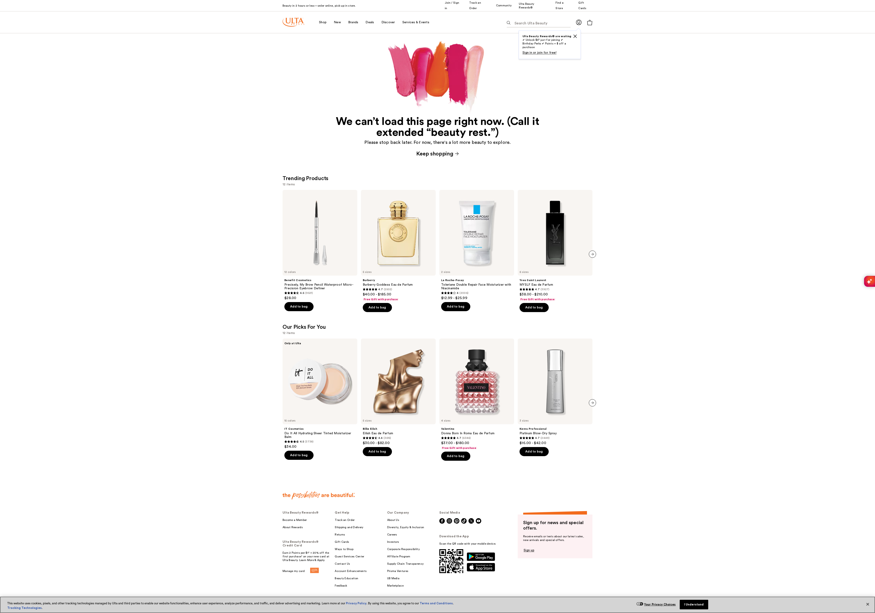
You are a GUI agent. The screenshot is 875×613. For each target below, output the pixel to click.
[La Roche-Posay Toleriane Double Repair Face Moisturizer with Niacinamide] (476, 245)
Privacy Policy (356, 603)
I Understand (694, 604)
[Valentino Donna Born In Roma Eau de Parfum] (476, 394)
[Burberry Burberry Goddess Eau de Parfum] (398, 245)
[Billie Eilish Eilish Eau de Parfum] (398, 392)
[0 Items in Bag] (589, 22)
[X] (575, 36)
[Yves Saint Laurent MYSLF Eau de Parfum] (555, 245)
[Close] (868, 604)
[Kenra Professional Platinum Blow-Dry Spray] (555, 392)
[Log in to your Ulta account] (579, 22)
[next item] (592, 254)
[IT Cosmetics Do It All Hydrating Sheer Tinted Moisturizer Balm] (320, 394)
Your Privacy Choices (660, 604)
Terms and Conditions (436, 603)
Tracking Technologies (24, 607)
